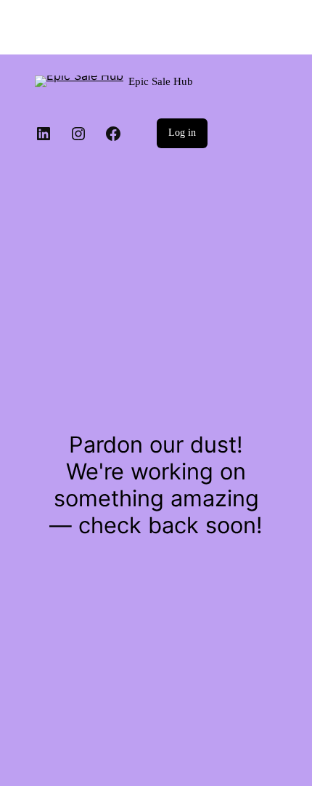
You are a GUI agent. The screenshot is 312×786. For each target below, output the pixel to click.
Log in (182, 132)
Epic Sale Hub (160, 81)
